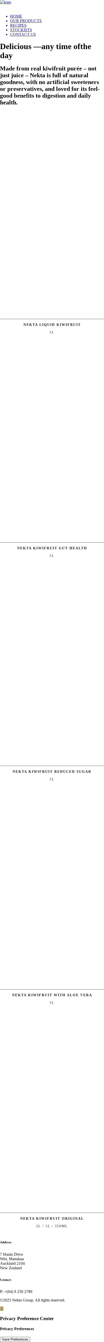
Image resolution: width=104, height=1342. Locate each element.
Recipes (18, 25)
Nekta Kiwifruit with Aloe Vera (52, 995)
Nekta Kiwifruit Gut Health (52, 548)
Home (16, 16)
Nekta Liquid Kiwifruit (52, 325)
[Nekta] (52, 5)
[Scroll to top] (2, 1308)
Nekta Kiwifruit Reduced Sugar (52, 772)
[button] (52, 317)
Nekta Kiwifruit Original (52, 1218)
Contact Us (23, 34)
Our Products (26, 21)
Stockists (21, 30)
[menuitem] (57, 16)
